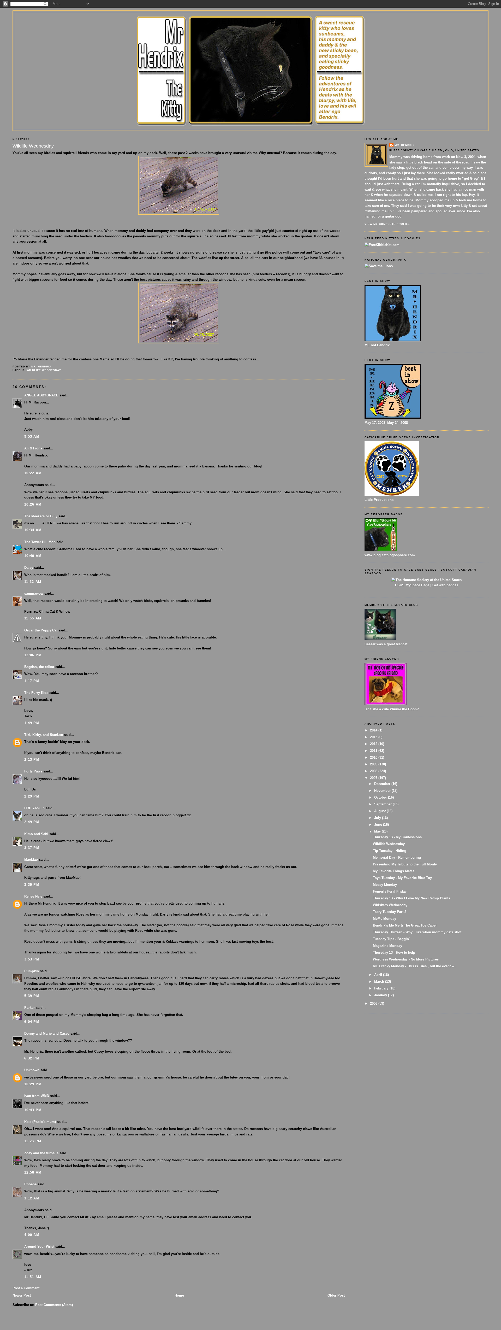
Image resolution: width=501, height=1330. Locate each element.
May (378, 831)
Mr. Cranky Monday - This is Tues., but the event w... (415, 966)
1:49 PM (31, 723)
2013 (374, 737)
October (381, 797)
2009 (374, 764)
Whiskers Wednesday (390, 905)
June (378, 825)
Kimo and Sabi (36, 834)
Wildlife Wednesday (44, 370)
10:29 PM (32, 1084)
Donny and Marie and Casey (46, 1033)
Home (179, 1295)
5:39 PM (31, 996)
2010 (374, 757)
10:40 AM (32, 556)
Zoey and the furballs (41, 1153)
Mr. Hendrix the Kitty (250, 21)
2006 (374, 1003)
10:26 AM (32, 504)
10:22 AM (32, 473)
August (380, 811)
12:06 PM (32, 655)
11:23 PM (32, 1141)
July (378, 818)
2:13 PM (31, 759)
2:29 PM (31, 796)
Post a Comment (26, 1288)
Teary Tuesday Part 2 (389, 912)
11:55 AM (32, 618)
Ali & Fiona (33, 448)
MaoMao (31, 860)
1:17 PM (31, 681)
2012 (374, 744)
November (383, 791)
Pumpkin (31, 971)
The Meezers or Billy (40, 516)
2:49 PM (31, 822)
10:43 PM (32, 1110)
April (378, 975)
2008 (374, 771)
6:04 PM (31, 1022)
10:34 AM (32, 530)
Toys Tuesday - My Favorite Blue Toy (402, 878)
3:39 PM (31, 885)
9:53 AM (31, 436)
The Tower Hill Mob (40, 542)
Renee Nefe (33, 896)
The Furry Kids (36, 693)
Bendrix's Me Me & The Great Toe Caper (405, 925)
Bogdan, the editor (39, 667)
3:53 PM (31, 959)
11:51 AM (32, 1277)
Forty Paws (33, 771)
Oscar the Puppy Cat (40, 630)
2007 (374, 778)
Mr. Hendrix (405, 145)
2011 (374, 751)
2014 (374, 730)
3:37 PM (31, 848)
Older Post (336, 1295)
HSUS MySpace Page (412, 585)
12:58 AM (32, 1172)
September (383, 804)
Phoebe (30, 1184)
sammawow (33, 593)
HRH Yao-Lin (34, 808)
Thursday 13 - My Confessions (397, 837)
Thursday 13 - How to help (394, 952)
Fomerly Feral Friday (390, 891)
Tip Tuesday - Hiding (389, 851)
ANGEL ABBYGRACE (41, 395)
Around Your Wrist (39, 1247)
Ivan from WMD (36, 1096)
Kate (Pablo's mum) (40, 1122)
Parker (29, 1008)
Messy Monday (385, 885)
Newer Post (22, 1295)
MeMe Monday (384, 919)
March (379, 981)
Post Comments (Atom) (54, 1305)
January (381, 995)
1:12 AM (31, 1198)
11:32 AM (32, 582)
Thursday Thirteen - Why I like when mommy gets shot (417, 932)
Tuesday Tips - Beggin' (391, 939)
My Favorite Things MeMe (393, 871)
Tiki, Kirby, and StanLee (43, 735)
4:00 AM (31, 1235)
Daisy (28, 568)
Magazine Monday (387, 946)
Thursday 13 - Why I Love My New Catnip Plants (411, 898)
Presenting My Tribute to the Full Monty (405, 864)
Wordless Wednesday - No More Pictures (406, 959)
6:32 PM (31, 1058)
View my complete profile (387, 223)
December (382, 784)
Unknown (31, 1070)
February (382, 988)
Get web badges (445, 585)
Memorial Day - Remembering (397, 857)
